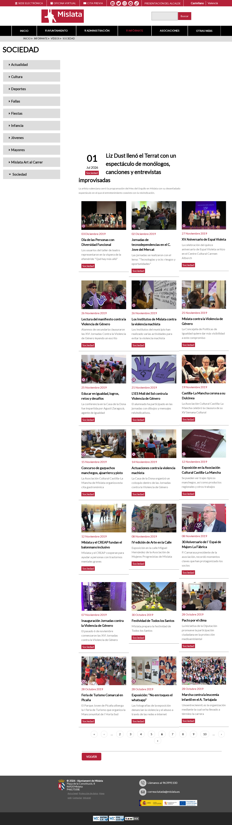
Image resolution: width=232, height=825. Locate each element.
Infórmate (135, 30)
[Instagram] (124, 3)
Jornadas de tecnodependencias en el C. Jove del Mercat (151, 244)
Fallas (15, 101)
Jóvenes (17, 138)
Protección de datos (88, 793)
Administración (98, 30)
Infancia (17, 125)
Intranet (87, 797)
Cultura (16, 77)
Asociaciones (169, 30)
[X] (118, 3)
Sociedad (19, 174)
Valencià (213, 3)
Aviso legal (73, 793)
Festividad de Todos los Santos (153, 621)
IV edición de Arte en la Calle (152, 542)
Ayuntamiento (57, 30)
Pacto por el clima (194, 620)
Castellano (197, 3)
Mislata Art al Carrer (27, 162)
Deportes (18, 89)
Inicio (24, 30)
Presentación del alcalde (162, 3)
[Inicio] (60, 15)
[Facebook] (112, 3)
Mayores (18, 150)
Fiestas (16, 113)
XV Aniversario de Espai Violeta (204, 239)
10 (206, 734)
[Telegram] (130, 3)
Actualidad (19, 64)
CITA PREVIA (95, 3)
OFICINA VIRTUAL (65, 3)
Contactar (77, 797)
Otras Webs (204, 30)
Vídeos (55, 38)
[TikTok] (136, 3)
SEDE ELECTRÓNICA (30, 3)
